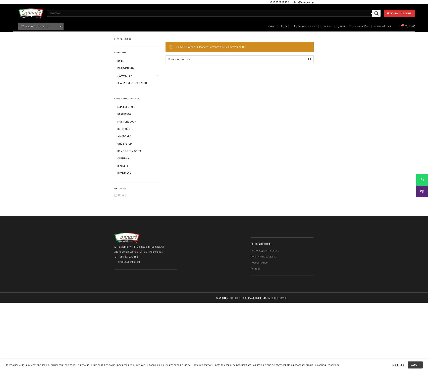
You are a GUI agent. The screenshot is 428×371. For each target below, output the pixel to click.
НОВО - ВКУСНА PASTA (399, 13)
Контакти (256, 268)
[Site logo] (30, 13)
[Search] (376, 13)
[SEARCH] (310, 59)
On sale (122, 195)
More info (398, 365)
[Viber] (422, 191)
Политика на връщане (263, 256)
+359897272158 (279, 2)
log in (127, 38)
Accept (415, 365)
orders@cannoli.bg (302, 2)
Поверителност (260, 262)
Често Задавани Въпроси (265, 250)
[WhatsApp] (422, 180)
